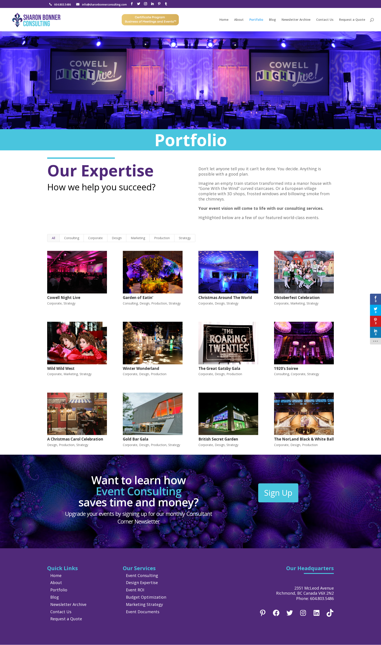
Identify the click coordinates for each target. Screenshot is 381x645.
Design (117, 238)
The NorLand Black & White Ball (304, 439)
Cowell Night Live (63, 297)
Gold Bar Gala (135, 439)
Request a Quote (352, 20)
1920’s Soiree (286, 368)
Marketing (138, 238)
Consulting (71, 238)
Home (223, 20)
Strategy (185, 238)
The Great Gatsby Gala (219, 368)
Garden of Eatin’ (138, 297)
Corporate (95, 238)
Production (162, 238)
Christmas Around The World (225, 297)
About (239, 20)
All (53, 238)
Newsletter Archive (296, 20)
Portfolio (256, 20)
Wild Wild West (61, 368)
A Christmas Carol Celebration (75, 439)
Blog (272, 20)
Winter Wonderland (141, 368)
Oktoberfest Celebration (297, 297)
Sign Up (278, 492)
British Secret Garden (218, 439)
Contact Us (324, 20)
